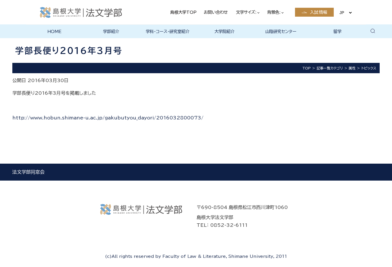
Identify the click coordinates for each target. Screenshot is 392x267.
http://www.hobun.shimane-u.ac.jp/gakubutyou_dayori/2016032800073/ (107, 117)
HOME (54, 31)
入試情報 (319, 12)
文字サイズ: (247, 12)
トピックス (368, 68)
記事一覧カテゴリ (330, 68)
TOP (306, 68)
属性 (352, 68)
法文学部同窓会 (28, 172)
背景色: (274, 12)
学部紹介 (111, 31)
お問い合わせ (216, 12)
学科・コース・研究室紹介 (167, 31)
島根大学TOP (183, 12)
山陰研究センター (280, 31)
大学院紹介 (224, 31)
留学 (337, 31)
